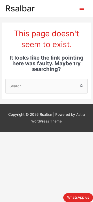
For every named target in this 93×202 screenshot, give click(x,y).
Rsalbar (20, 8)
